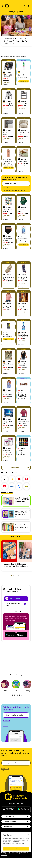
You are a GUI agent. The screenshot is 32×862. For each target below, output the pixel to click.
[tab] (15, 611)
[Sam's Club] (19, 486)
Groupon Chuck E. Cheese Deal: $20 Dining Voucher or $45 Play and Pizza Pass (16, 41)
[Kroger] (12, 486)
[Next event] (20, 611)
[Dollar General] (26, 486)
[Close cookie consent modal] (28, 835)
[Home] (7, 5)
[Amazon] (4, 479)
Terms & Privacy (5, 726)
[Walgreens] (4, 486)
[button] (8, 72)
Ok (16, 848)
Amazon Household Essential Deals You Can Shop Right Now (16, 565)
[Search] (25, 6)
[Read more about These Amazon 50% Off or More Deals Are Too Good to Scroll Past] (8, 514)
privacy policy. (16, 841)
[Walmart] (12, 479)
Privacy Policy (22, 190)
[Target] (26, 479)
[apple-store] (8, 809)
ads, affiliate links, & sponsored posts (17, 56)
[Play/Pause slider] (13, 50)
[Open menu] (3, 6)
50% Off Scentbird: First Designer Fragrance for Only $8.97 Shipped (21, 526)
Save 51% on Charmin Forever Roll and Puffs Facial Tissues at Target (22, 500)
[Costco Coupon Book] (25, 604)
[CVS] (19, 479)
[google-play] (23, 809)
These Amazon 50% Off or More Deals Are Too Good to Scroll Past (22, 513)
